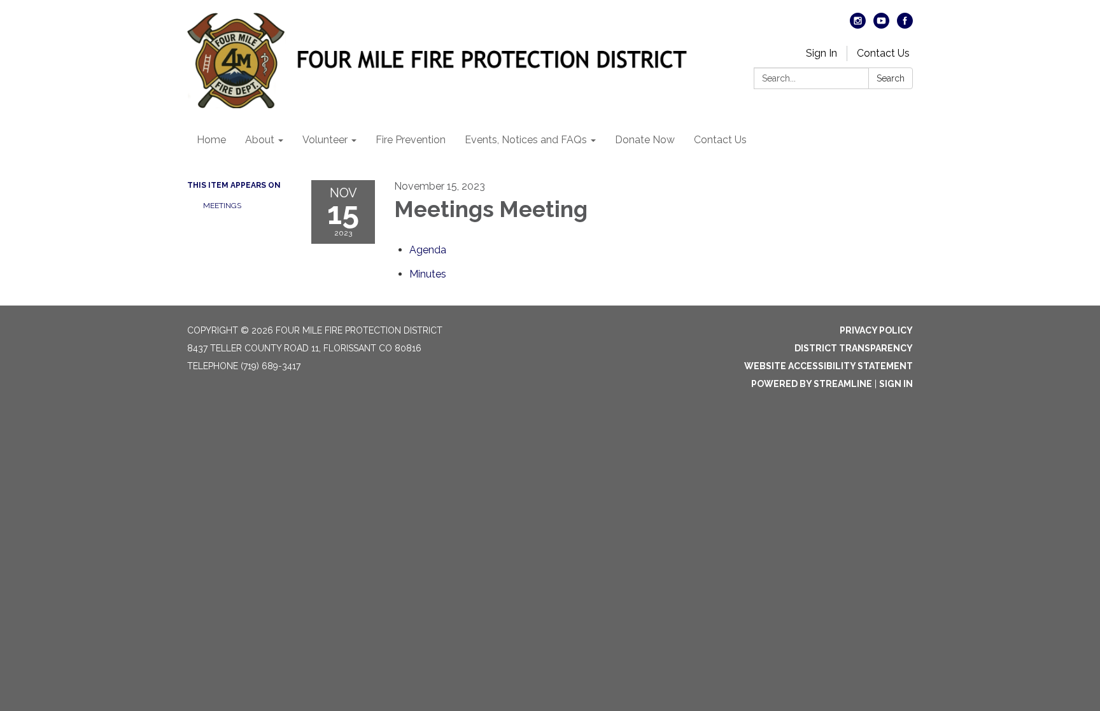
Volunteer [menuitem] (325, 140)
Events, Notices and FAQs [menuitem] (526, 140)
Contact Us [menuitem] (720, 140)
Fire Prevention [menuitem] (411, 140)
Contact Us (883, 53)
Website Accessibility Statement (828, 366)
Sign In (821, 53)
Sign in (896, 384)
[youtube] (881, 25)
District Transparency (853, 348)
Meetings (222, 205)
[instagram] (858, 25)
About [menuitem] (259, 140)
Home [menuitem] (211, 140)
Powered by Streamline (811, 384)
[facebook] (905, 25)
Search (891, 78)
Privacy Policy (876, 330)
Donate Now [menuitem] (645, 140)
